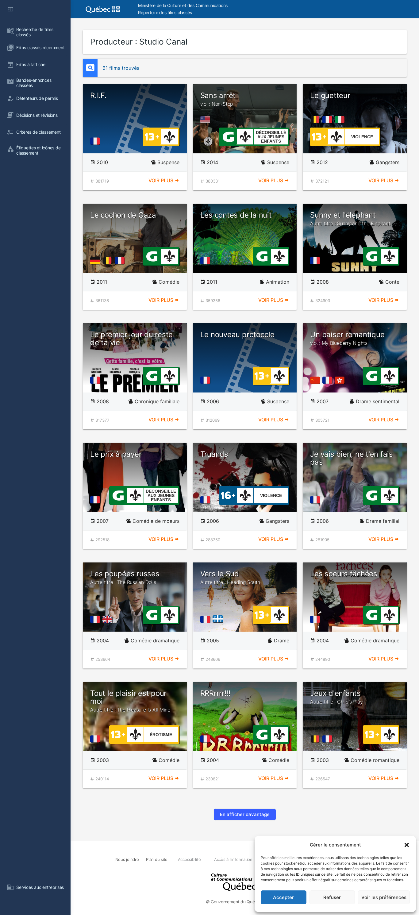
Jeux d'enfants (336, 697)
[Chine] (316, 380)
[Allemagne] (96, 261)
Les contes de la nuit (236, 215)
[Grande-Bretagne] (108, 619)
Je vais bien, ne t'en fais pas (351, 458)
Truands (214, 454)
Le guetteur (330, 95)
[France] (96, 141)
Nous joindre (127, 859)
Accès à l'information (233, 859)
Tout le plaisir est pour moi (130, 701)
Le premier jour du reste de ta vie (131, 338)
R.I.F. (98, 95)
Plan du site (156, 859)
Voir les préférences (383, 897)
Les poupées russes (125, 577)
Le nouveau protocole (237, 334)
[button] (407, 845)
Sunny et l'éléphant (350, 219)
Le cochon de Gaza (123, 215)
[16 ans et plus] (228, 495)
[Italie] (341, 119)
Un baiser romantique (347, 338)
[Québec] (219, 619)
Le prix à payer (115, 454)
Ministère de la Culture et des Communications (183, 5)
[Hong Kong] (341, 380)
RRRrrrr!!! (215, 693)
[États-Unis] (206, 119)
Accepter (283, 897)
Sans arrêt (218, 99)
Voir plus (161, 180)
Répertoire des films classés (165, 12)
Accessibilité (189, 859)
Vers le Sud (230, 577)
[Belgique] (316, 119)
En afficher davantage (245, 814)
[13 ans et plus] (152, 136)
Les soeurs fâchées (343, 573)
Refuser (332, 897)
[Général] (228, 136)
